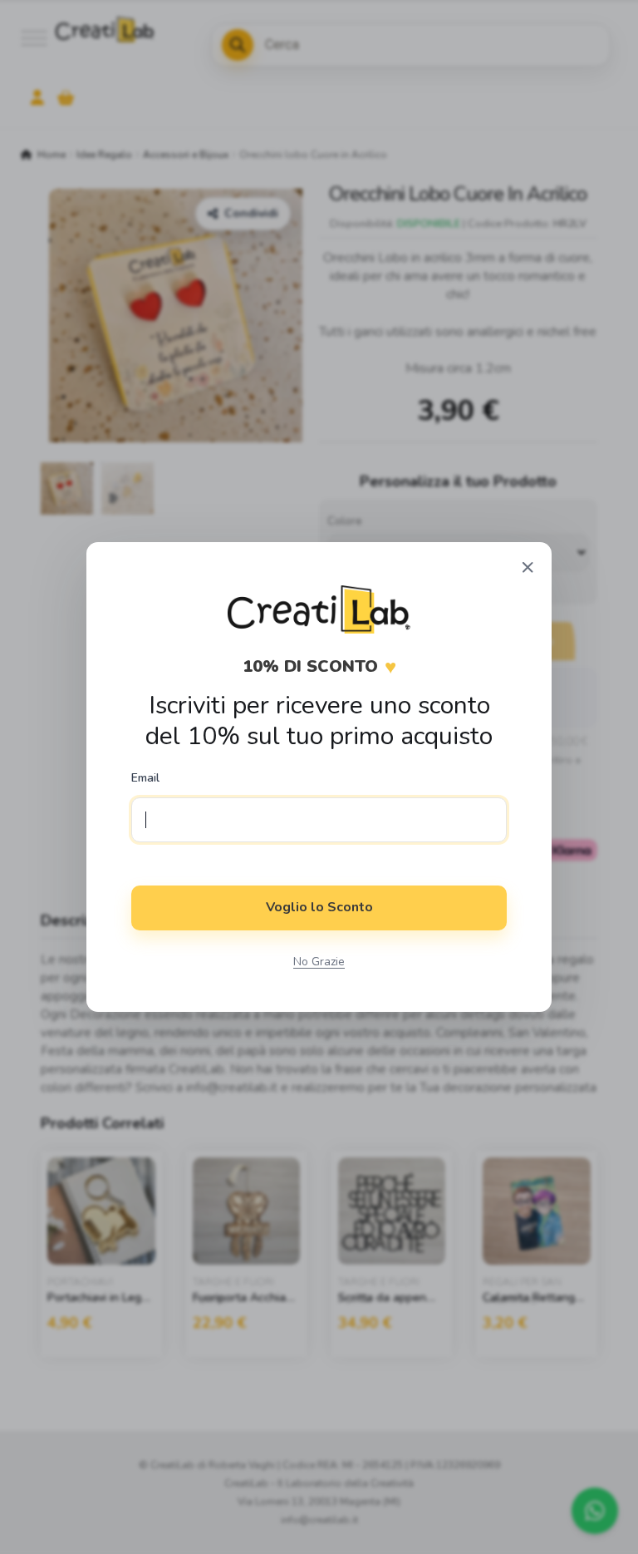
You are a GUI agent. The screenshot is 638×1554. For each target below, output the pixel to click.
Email (145, 778)
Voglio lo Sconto (319, 907)
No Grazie (319, 961)
